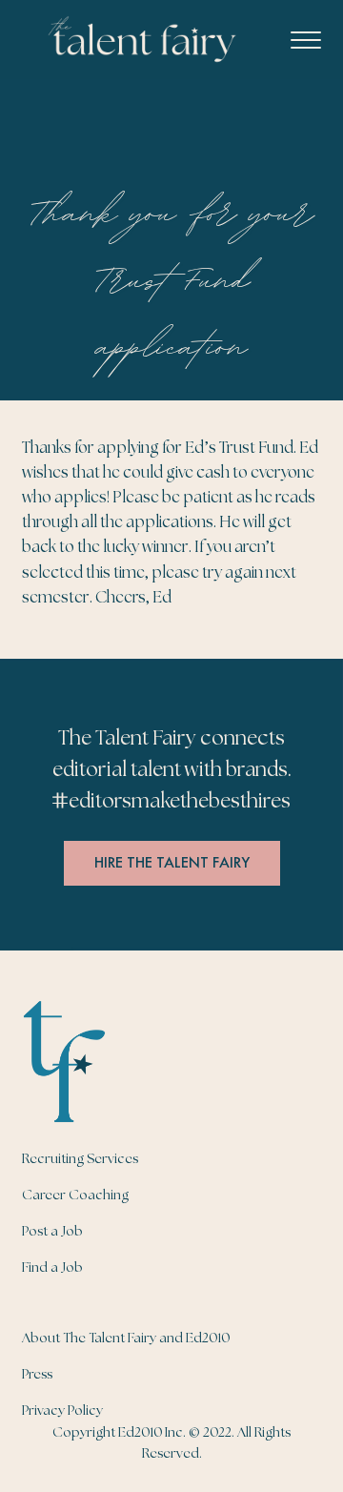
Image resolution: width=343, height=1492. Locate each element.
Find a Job (52, 1268)
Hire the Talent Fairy (172, 862)
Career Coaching (75, 1195)
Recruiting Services (80, 1159)
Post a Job (52, 1231)
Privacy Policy (62, 1411)
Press (37, 1374)
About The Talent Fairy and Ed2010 (126, 1338)
